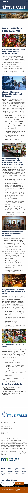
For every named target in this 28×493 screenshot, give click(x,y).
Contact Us (3, 433)
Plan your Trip (10, 472)
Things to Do (3, 468)
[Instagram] (3, 1)
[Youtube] (5, 1)
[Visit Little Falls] (13, 6)
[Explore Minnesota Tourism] (14, 460)
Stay (2, 471)
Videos (23, 473)
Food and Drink (3, 473)
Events (9, 468)
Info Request (24, 470)
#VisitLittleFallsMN (17, 391)
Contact (17, 471)
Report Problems (17, 490)
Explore (10, 470)
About (16, 470)
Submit (19, 483)
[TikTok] (7, 1)
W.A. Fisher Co (10, 490)
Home (16, 468)
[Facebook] (1, 1)
